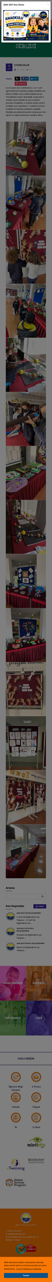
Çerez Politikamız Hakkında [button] (28, 1269)
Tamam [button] (26, 1275)
